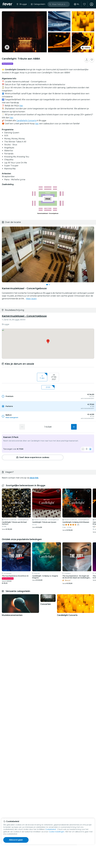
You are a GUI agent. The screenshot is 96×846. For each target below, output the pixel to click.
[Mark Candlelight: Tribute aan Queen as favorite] (58, 491)
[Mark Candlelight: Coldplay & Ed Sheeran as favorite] (88, 491)
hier (21, 106)
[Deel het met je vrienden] (86, 59)
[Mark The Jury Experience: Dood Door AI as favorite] (27, 544)
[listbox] (48, 377)
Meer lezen (31, 299)
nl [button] (78, 4)
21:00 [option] (48, 387)
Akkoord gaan (16, 840)
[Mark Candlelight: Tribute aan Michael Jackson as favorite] (27, 491)
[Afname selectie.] (22, 427)
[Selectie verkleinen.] (83, 449)
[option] (48, 396)
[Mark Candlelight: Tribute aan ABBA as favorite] (91, 59)
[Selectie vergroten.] (74, 427)
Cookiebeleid (50, 829)
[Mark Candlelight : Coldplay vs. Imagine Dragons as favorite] (58, 544)
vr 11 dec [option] (42, 377)
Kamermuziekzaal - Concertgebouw (24, 316)
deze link (34, 478)
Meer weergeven (12, 417)
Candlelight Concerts (26, 120)
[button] (48, 396)
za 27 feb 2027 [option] (53, 377)
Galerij (87, 48)
